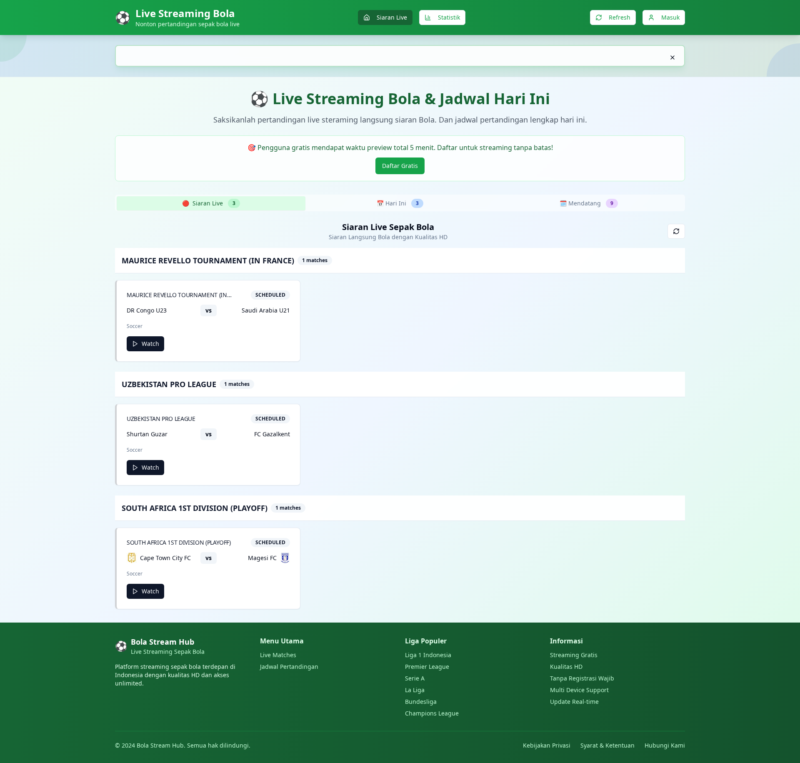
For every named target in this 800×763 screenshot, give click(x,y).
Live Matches (278, 655)
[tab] (211, 203)
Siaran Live (392, 17)
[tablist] (400, 203)
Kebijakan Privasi (546, 745)
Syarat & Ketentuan (607, 745)
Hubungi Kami (665, 745)
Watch (150, 344)
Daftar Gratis (400, 166)
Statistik (449, 17)
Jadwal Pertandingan (289, 666)
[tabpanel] (400, 415)
